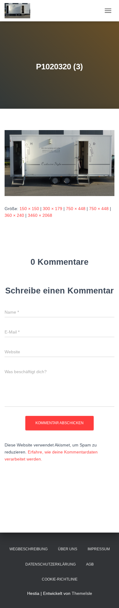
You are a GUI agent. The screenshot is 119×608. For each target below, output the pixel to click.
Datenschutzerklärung (50, 564)
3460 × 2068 (40, 215)
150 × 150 (29, 208)
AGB (90, 564)
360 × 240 (14, 215)
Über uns (67, 549)
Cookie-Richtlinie (60, 579)
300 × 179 (52, 208)
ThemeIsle (82, 593)
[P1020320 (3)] (59, 162)
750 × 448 (75, 208)
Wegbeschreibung (28, 549)
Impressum (99, 549)
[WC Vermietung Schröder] (20, 10)
